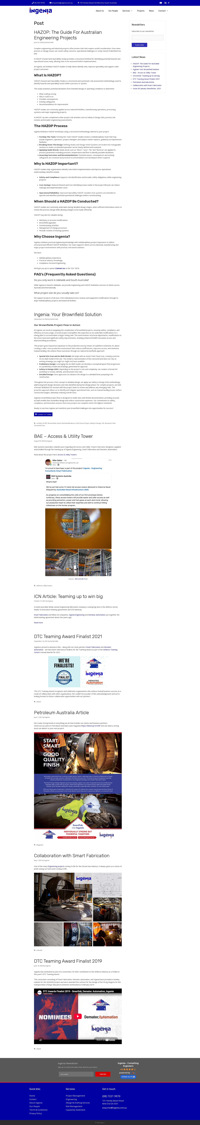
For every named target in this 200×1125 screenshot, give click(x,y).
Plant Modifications (68, 423)
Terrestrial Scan (39, 425)
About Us (100, 11)
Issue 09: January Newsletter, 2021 (147, 88)
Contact (162, 11)
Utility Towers (47, 586)
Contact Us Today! (44, 414)
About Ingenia (35, 1102)
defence (39, 586)
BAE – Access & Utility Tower (63, 436)
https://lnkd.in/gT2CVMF (90, 726)
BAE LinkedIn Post (81, 579)
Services (126, 11)
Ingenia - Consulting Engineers (128, 1064)
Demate (107, 647)
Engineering (71, 1099)
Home (32, 1095)
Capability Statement (75, 1109)
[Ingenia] (41, 11)
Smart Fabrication (41, 615)
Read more (38, 622)
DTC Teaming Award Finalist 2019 (68, 961)
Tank (114, 423)
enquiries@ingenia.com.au (114, 1107)
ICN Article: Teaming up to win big (68, 596)
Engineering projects (56, 866)
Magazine (39, 845)
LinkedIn (39, 950)
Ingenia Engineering (76, 615)
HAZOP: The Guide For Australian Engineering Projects (68, 35)
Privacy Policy (35, 1113)
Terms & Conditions (38, 1109)
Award (38, 702)
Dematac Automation (96, 615)
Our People (113, 11)
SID (103, 423)
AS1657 (44, 423)
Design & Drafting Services (78, 1102)
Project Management (75, 1095)
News (151, 11)
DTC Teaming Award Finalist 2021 (68, 636)
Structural (108, 423)
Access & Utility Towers (67, 454)
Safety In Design (95, 423)
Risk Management (74, 1106)
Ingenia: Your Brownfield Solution (68, 314)
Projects (140, 11)
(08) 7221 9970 (111, 1096)
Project (86, 423)
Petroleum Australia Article (61, 712)
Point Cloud (80, 423)
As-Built (39, 423)
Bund (59, 423)
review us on (127, 1076)
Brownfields (52, 423)
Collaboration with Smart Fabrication (71, 855)
